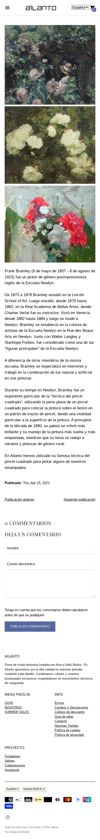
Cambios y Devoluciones (71, 707)
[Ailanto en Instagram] (8, 817)
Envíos (59, 703)
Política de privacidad (69, 735)
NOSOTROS (13, 707)
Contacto (61, 721)
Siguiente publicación (79, 499)
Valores (10, 760)
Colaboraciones (15, 765)
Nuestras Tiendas (66, 725)
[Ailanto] (41, 8)
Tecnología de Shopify (17, 831)
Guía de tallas (64, 716)
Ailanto (54, 827)
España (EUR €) (32, 788)
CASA (9, 703)
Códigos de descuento (70, 712)
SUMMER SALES (17, 712)
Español (11, 788)
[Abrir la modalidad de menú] (7, 8)
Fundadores (12, 756)
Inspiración (12, 770)
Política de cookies (67, 730)
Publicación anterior (19, 499)
